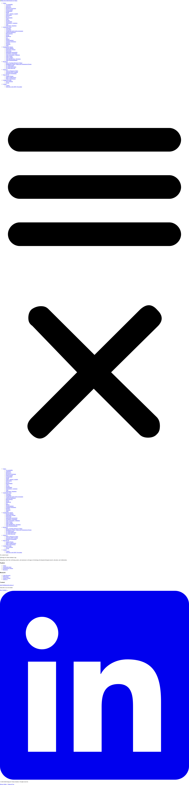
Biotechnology (9, 33)
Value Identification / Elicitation (13, 59)
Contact (5, 84)
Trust (7, 24)
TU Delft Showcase (10, 68)
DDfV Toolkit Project (11, 77)
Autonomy (8, 5)
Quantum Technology (11, 41)
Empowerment (9, 9)
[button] (94, 278)
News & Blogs (9, 81)
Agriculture (8, 29)
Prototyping (8, 51)
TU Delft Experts (10, 65)
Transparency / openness (11, 23)
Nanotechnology (10, 40)
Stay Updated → (4, 590)
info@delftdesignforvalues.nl (7, 585)
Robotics (8, 43)
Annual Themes (9, 76)
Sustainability (9, 21)
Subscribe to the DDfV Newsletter (14, 86)
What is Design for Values (12, 70)
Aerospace (8, 28)
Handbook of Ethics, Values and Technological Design (18, 64)
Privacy (7, 16)
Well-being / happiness (11, 25)
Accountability (9, 4)
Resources (5, 61)
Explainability (9, 11)
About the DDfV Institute (12, 72)
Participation (9, 15)
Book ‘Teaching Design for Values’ (14, 63)
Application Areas (7, 27)
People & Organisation (11, 73)
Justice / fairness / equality (12, 13)
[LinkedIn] (94, 779)
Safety (7, 19)
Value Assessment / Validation (13, 55)
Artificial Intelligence (11, 32)
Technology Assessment (11, 53)
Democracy (8, 7)
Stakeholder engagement (11, 52)
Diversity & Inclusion (11, 8)
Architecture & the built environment (14, 31)
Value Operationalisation (11, 60)
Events (7, 82)
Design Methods (10, 48)
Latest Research (6, 575)
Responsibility (9, 17)
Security (8, 20)
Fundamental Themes (8, 47)
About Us (5, 69)
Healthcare (8, 36)
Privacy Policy (3, 784)
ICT (7, 37)
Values (4, 3)
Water (7, 45)
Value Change (9, 56)
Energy (7, 35)
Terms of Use (11, 784)
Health (7, 12)
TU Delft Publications (11, 67)
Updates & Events (7, 80)
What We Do (6, 74)
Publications (6, 576)
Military (8, 39)
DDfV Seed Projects (11, 78)
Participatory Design (10, 49)
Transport (8, 44)
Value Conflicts (9, 57)
